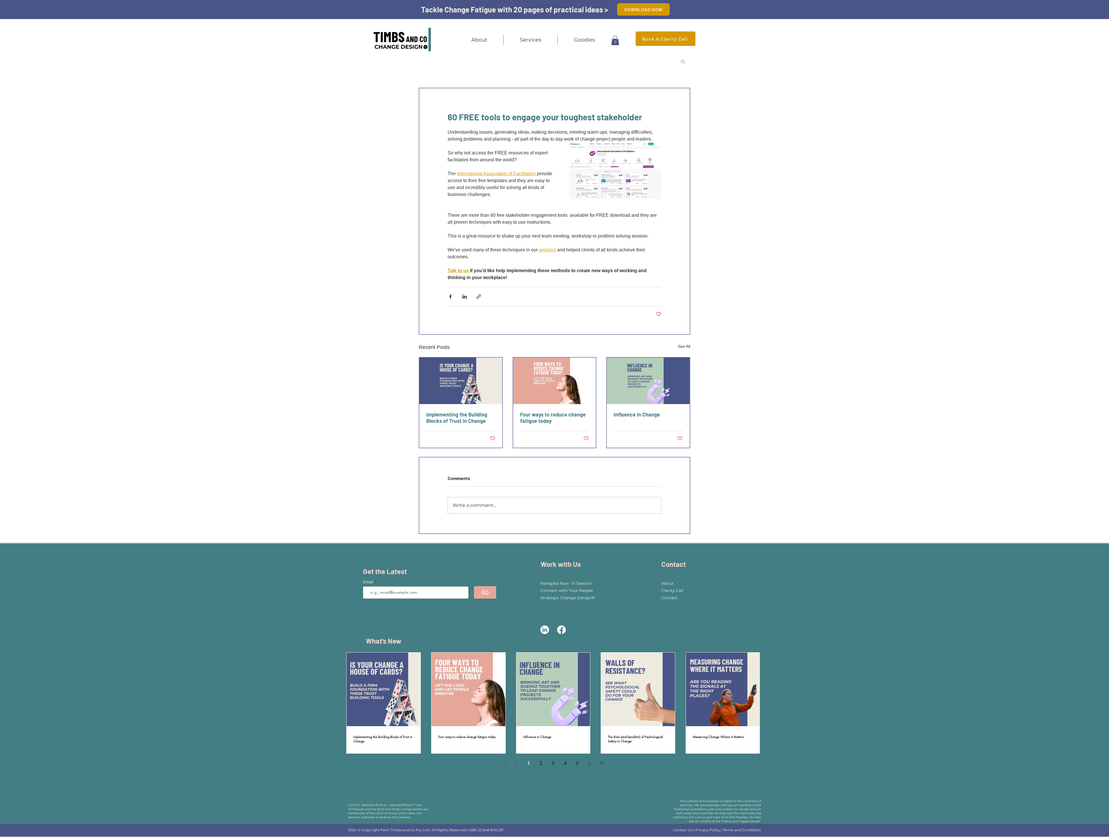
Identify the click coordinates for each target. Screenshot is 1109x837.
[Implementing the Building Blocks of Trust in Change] (460, 381)
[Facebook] (561, 629)
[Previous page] (516, 763)
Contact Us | (684, 830)
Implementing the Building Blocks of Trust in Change (456, 417)
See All (684, 346)
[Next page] (589, 763)
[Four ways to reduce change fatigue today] (554, 381)
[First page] (504, 763)
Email (368, 582)
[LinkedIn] (544, 629)
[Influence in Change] (648, 381)
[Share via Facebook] (450, 296)
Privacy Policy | (709, 830)
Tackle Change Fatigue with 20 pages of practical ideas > (514, 9)
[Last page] (601, 763)
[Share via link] (478, 296)
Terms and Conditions (742, 830)
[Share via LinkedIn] (464, 296)
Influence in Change (637, 414)
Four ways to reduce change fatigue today (553, 417)
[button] (530, 40)
